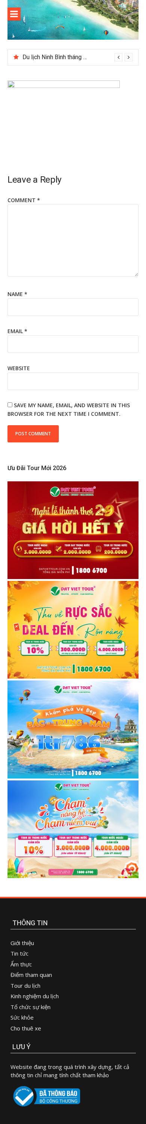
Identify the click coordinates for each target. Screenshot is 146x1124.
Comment (23, 200)
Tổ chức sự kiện (30, 1007)
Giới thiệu (22, 943)
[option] (77, 57)
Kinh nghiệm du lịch (34, 996)
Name (17, 294)
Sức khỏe (22, 1017)
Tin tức (19, 953)
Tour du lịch (25, 985)
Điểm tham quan (31, 974)
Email (17, 331)
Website (18, 368)
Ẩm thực (21, 964)
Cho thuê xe (25, 1028)
